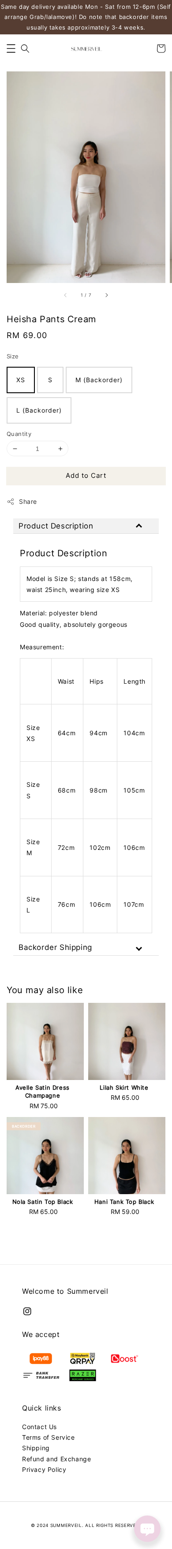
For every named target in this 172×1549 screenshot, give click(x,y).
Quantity (19, 433)
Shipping (36, 1448)
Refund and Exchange (56, 1459)
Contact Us (39, 1426)
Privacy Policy (44, 1469)
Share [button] (28, 501)
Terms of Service (48, 1437)
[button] (11, 48)
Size (13, 356)
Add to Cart (86, 475)
